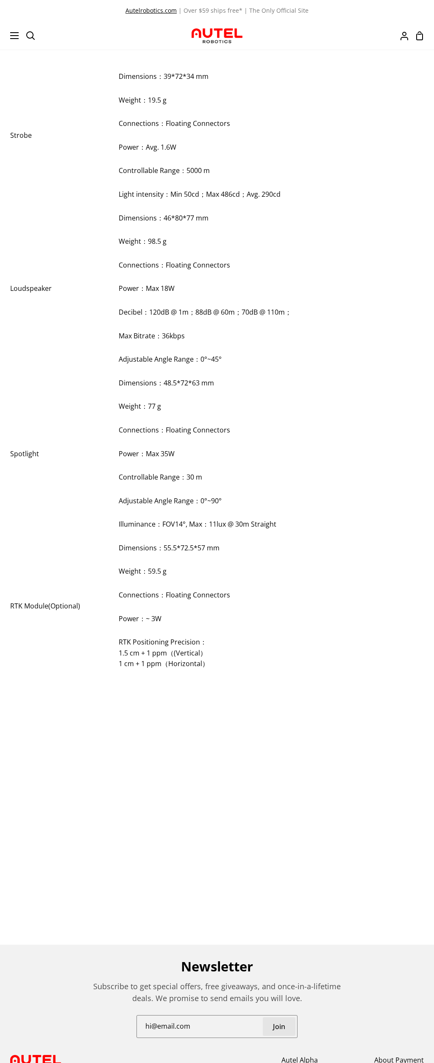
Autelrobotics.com (151, 10)
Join (279, 1026)
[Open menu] (9, 35)
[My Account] (401, 36)
